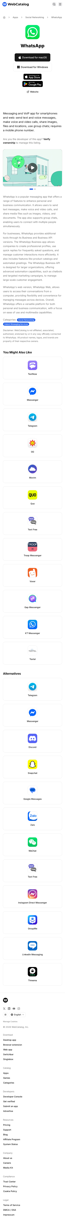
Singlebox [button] (8, 1059)
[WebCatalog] (5, 1000)
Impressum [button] (8, 1214)
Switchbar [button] (8, 1054)
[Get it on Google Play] (32, 84)
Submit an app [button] (10, 1106)
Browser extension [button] (12, 1044)
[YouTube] (14, 1008)
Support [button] (7, 1129)
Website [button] (34, 91)
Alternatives (12, 673)
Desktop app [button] (9, 1040)
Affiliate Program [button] (11, 1139)
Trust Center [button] (9, 1181)
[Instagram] (19, 1008)
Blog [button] (5, 1134)
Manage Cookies (10, 1021)
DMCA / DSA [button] (9, 1210)
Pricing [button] (6, 1125)
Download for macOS (34, 57)
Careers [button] (7, 1163)
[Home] (15, 4)
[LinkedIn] (9, 1008)
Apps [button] (6, 1073)
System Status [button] (10, 1144)
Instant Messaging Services (16, 324)
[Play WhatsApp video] (32, 167)
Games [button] (6, 1078)
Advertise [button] (8, 1111)
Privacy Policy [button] (10, 1186)
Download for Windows (34, 67)
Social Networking (34, 17)
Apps (15, 17)
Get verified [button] (9, 1101)
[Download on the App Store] (32, 77)
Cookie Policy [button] (10, 1191)
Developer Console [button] (12, 1096)
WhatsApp (56, 17)
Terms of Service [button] (11, 1205)
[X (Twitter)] (4, 1008)
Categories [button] (8, 1082)
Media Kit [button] (8, 1167)
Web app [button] (7, 1049)
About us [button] (7, 1158)
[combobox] (17, 1014)
